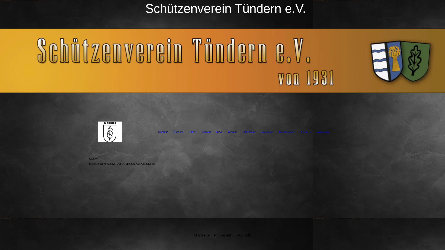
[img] (222, 61)
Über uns (178, 131)
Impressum (323, 131)
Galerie (193, 131)
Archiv (304, 131)
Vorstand (232, 131)
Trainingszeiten (286, 131)
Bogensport (267, 131)
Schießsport (248, 131)
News (219, 131)
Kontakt (206, 131)
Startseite (163, 131)
